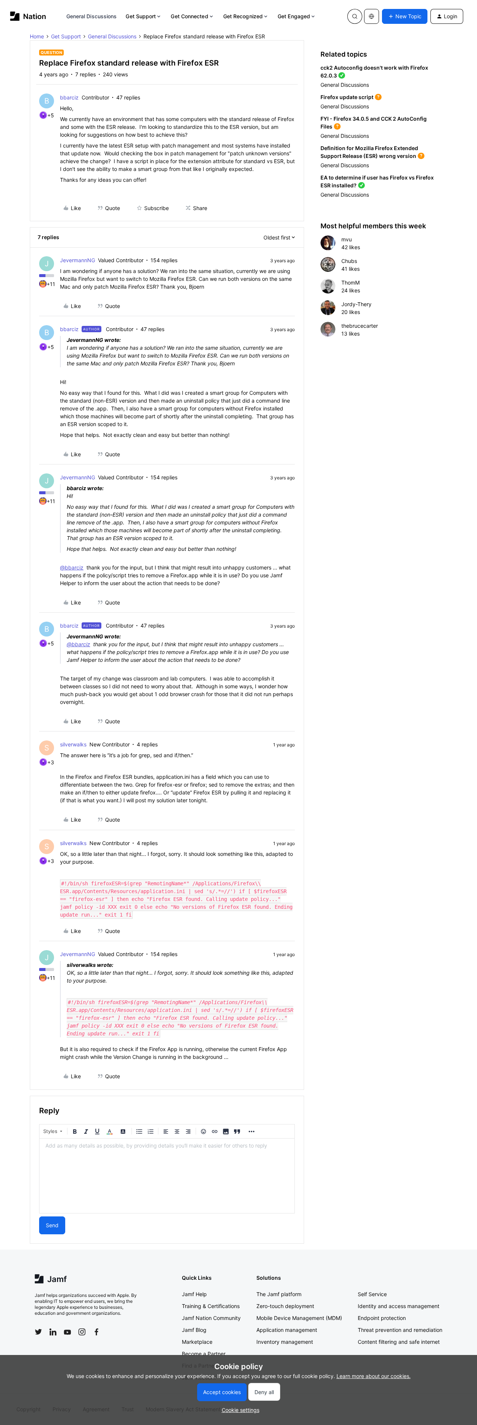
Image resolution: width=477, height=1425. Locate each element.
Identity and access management (398, 1306)
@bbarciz (71, 567)
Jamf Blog (194, 1330)
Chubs (349, 261)
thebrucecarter (359, 326)
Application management (286, 1330)
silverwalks (73, 744)
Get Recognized (243, 16)
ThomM (350, 282)
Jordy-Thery (356, 304)
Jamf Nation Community (211, 1318)
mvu (346, 239)
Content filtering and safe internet (399, 1342)
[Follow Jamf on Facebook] (96, 1332)
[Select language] (371, 16)
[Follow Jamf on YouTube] (67, 1331)
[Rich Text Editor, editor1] (167, 1176)
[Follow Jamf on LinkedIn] (53, 1332)
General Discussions (91, 16)
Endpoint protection (382, 1318)
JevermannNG (77, 260)
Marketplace (197, 1342)
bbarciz (69, 97)
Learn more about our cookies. (374, 1376)
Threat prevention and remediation (400, 1330)
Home (37, 36)
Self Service (372, 1294)
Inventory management (284, 1342)
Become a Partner (203, 1354)
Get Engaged (294, 16)
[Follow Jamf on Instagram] (82, 1332)
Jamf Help (194, 1294)
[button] (404, 16)
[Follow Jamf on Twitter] (38, 1332)
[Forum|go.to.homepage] (28, 16)
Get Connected (189, 16)
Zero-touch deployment (285, 1306)
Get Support (141, 16)
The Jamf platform (278, 1294)
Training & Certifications (211, 1306)
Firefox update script (346, 97)
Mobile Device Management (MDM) (299, 1318)
